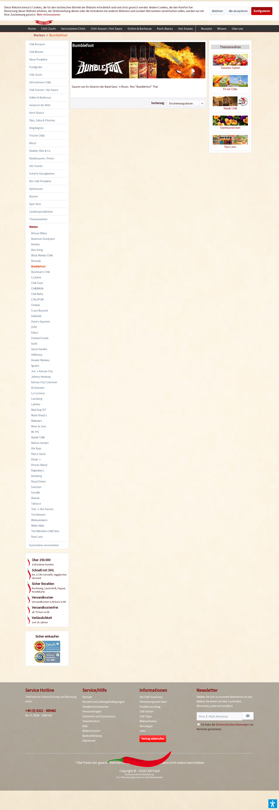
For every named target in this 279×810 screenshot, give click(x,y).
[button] (272, 803)
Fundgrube (35, 67)
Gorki (34, 343)
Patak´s (36, 459)
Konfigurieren (262, 11)
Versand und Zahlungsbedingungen (103, 701)
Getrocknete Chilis (40, 82)
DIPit (34, 327)
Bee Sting (37, 250)
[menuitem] (32, 28)
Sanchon (36, 487)
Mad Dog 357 (38, 410)
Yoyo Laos (37, 536)
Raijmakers (37, 470)
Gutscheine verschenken (44, 545)
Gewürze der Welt (39, 105)
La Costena (38, 393)
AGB (84, 726)
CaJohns (36, 277)
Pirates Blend (39, 465)
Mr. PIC (35, 432)
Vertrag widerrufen (152, 738)
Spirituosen (36, 189)
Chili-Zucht (35, 74)
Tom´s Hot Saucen (42, 509)
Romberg (36, 476)
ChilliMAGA (37, 288)
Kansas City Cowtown (44, 382)
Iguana (35, 365)
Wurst (32, 143)
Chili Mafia (37, 294)
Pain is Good (38, 454)
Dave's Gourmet (40, 321)
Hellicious (37, 354)
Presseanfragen (92, 711)
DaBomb (36, 316)
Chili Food (37, 283)
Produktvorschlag (150, 706)
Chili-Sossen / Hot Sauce (43, 90)
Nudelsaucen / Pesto (41, 158)
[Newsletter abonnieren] (248, 716)
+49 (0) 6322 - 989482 (40, 710)
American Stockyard (42, 239)
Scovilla (35, 492)
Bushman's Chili (40, 272)
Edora (34, 332)
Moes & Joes (38, 426)
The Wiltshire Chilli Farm (45, 531)
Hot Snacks (36, 166)
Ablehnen (217, 11)
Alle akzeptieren (238, 11)
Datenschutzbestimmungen (232, 724)
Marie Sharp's (39, 415)
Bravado (36, 261)
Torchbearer (38, 514)
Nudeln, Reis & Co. (40, 151)
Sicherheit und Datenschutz (99, 716)
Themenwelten (38, 219)
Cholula (35, 305)
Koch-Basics (36, 112)
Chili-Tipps (146, 716)
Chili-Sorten (147, 711)
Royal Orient (38, 481)
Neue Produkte (38, 59)
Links (143, 731)
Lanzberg (36, 399)
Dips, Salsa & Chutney (42, 120)
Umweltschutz (91, 721)
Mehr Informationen (48, 14)
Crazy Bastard (39, 310)
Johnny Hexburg (41, 376)
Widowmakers (39, 520)
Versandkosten (150, 763)
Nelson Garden (40, 443)
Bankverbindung (92, 736)
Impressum (88, 740)
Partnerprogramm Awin (153, 701)
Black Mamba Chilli (42, 255)
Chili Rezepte (37, 44)
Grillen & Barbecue (40, 97)
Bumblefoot (38, 266)
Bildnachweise (148, 721)
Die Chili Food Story (151, 697)
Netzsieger (146, 726)
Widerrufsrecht (91, 731)
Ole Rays (36, 448)
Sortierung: (158, 103)
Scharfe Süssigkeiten (41, 173)
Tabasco (36, 503)
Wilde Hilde (37, 525)
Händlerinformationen (95, 706)
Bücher (33, 196)
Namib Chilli (38, 437)
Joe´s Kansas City (42, 371)
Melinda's (36, 421)
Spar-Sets (35, 204)
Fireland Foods (40, 338)
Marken (33, 227)
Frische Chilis (37, 135)
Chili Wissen (36, 52)
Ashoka (35, 244)
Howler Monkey (40, 360)
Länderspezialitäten (41, 211)
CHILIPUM (37, 299)
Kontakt (87, 697)
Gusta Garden (39, 349)
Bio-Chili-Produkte (40, 181)
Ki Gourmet (37, 387)
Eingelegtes (36, 128)
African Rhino (39, 233)
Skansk (35, 498)
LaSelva (35, 404)
